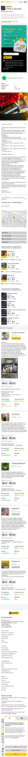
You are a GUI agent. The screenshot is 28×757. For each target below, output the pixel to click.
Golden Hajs (19, 445)
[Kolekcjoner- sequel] (4, 320)
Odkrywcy (3, 589)
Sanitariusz (4, 490)
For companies (5, 649)
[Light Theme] (2, 755)
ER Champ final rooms (7, 657)
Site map (3, 690)
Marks (17, 256)
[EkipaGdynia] (5, 511)
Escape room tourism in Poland (9, 669)
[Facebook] (2, 751)
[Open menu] (26, 2)
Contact (3, 680)
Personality (4, 445)
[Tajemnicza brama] (4, 295)
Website (6, 232)
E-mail (5, 51)
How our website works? (7, 686)
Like (6, 383)
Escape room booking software (9, 651)
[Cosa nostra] (4, 253)
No (16, 747)
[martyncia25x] (5, 417)
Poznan (13, 253)
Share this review (7, 380)
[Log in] (24, 2)
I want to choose (16, 750)
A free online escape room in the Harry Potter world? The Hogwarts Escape (13, 712)
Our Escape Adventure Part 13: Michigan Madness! (11, 702)
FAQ (2, 667)
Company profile (6, 21)
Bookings (15, 21)
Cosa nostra (11, 490)
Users (2, 640)
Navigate (6, 242)
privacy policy (15, 737)
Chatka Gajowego (5, 542)
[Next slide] (26, 106)
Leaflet (9, 226)
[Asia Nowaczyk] (5, 564)
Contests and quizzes (6, 655)
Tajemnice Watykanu (20, 589)
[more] (15, 18)
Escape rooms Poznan (7, 11)
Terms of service (5, 682)
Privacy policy (4, 684)
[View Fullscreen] (3, 217)
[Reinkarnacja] (4, 303)
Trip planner (4, 642)
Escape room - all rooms (7, 632)
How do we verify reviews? (6, 386)
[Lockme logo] (2, 2)
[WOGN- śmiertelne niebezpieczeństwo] (4, 311)
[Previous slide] (2, 106)
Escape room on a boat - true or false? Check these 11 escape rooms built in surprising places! (13, 705)
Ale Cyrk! (3, 543)
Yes (16, 754)
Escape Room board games (8, 653)
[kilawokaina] (5, 466)
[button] (3, 212)
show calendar (18, 259)
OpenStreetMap (19, 226)
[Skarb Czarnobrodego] (4, 265)
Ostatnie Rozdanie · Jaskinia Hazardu (10, 394)
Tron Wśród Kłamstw (17, 542)
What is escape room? (7, 663)
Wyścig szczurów (5, 396)
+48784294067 (7, 236)
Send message (7, 239)
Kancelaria (18, 490)
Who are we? (4, 678)
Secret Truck (4, 393)
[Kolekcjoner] (4, 277)
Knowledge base (5, 671)
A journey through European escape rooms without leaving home (12, 709)
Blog (2, 665)
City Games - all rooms (7, 634)
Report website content (7, 672)
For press (3, 688)
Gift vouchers (4, 648)
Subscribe (8, 57)
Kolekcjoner (12, 445)
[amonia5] (5, 336)
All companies (4, 636)
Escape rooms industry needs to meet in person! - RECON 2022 (14, 698)
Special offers (4, 638)
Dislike (13, 383)
